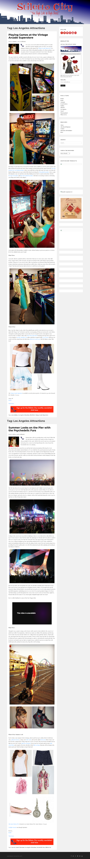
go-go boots (45, 337)
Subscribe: (63, 79)
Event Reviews (64, 104)
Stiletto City (48, 847)
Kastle (10, 400)
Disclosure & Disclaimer (66, 130)
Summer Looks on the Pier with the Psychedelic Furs (29, 429)
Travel (62, 111)
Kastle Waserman (20, 847)
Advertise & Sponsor (66, 127)
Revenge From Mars (13, 175)
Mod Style (32, 415)
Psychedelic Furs (41, 847)
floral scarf (43, 739)
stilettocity (23, 41)
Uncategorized (64, 113)
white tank (28, 739)
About (62, 125)
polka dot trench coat (34, 339)
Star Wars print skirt (32, 335)
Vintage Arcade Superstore (44, 48)
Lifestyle (63, 107)
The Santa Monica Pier (14, 824)
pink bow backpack (26, 743)
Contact (62, 128)
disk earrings (37, 745)
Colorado (63, 102)
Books (62, 100)
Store (62, 132)
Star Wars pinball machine (26, 175)
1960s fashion (14, 415)
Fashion (62, 105)
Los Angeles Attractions (23, 415)
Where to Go (64, 114)
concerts (13, 847)
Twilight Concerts (12, 827)
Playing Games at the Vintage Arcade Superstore (28, 36)
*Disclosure (11, 403)
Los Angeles (63, 109)
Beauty (62, 98)
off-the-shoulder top (22, 337)
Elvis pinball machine (44, 172)
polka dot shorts (15, 739)
